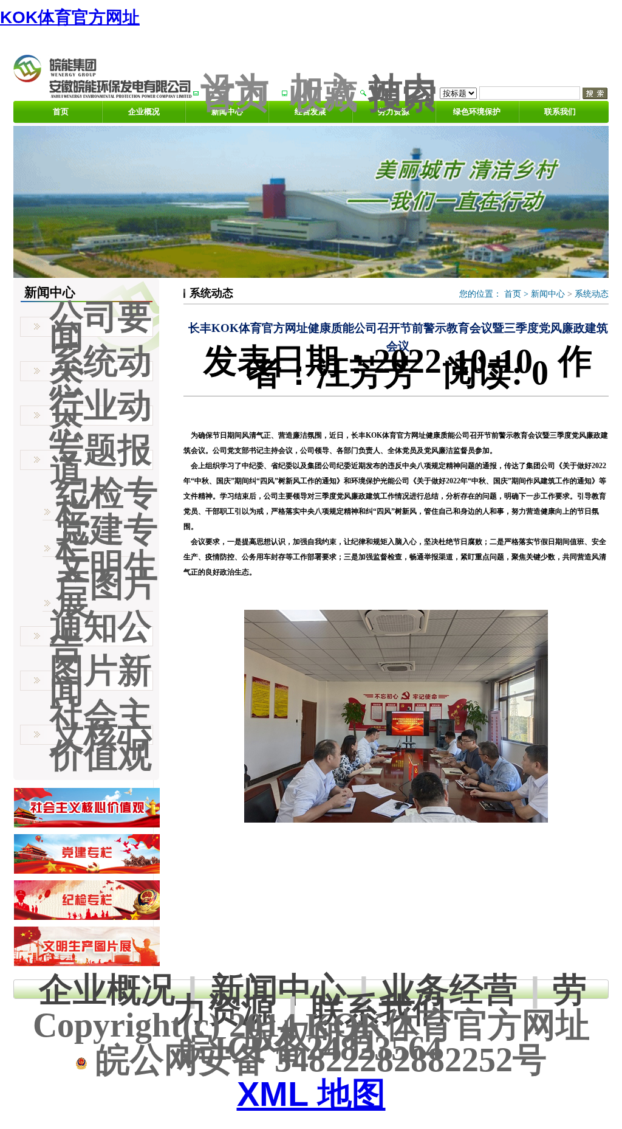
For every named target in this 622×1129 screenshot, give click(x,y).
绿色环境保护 (477, 111)
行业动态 (101, 415)
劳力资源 (393, 111)
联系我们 (560, 111)
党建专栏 (107, 538)
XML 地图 (311, 1094)
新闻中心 (548, 294)
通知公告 (101, 636)
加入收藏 (324, 93)
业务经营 (449, 989)
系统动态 (592, 294)
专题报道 (101, 460)
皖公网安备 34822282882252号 (317, 1060)
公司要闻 (101, 326)
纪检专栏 (107, 502)
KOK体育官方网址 (70, 17)
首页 (61, 111)
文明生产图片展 (107, 584)
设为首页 (235, 93)
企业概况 (144, 111)
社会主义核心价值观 (101, 735)
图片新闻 (101, 680)
